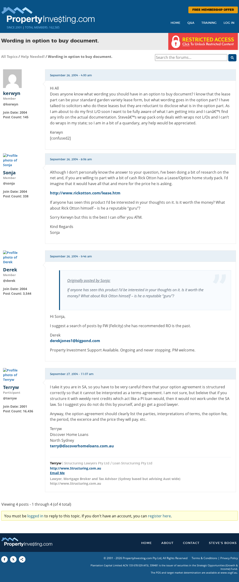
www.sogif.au (229, 572)
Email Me (57, 473)
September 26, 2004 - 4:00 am (71, 75)
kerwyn (11, 93)
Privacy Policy (229, 558)
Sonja (9, 173)
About (167, 543)
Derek (10, 270)
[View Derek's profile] (12, 257)
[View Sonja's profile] (12, 160)
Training (209, 23)
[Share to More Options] (22, 559)
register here (159, 516)
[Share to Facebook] (4, 559)
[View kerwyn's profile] (12, 78)
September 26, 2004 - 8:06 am (71, 159)
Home (175, 23)
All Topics (9, 56)
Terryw (11, 387)
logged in (35, 516)
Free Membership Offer (213, 9)
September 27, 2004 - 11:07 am (72, 374)
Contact (191, 543)
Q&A (190, 23)
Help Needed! (33, 56)
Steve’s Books (223, 543)
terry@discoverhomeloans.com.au (82, 446)
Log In (229, 23)
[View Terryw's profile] (12, 374)
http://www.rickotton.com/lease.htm (85, 193)
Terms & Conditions (204, 558)
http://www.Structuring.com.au (75, 468)
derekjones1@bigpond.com (75, 340)
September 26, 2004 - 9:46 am (71, 256)
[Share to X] (13, 559)
